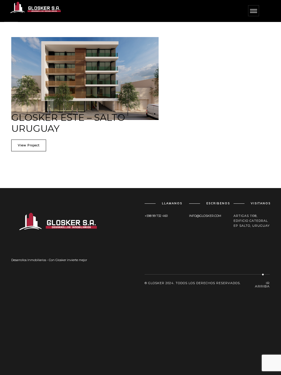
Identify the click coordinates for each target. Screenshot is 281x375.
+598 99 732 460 (156, 216)
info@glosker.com (205, 216)
